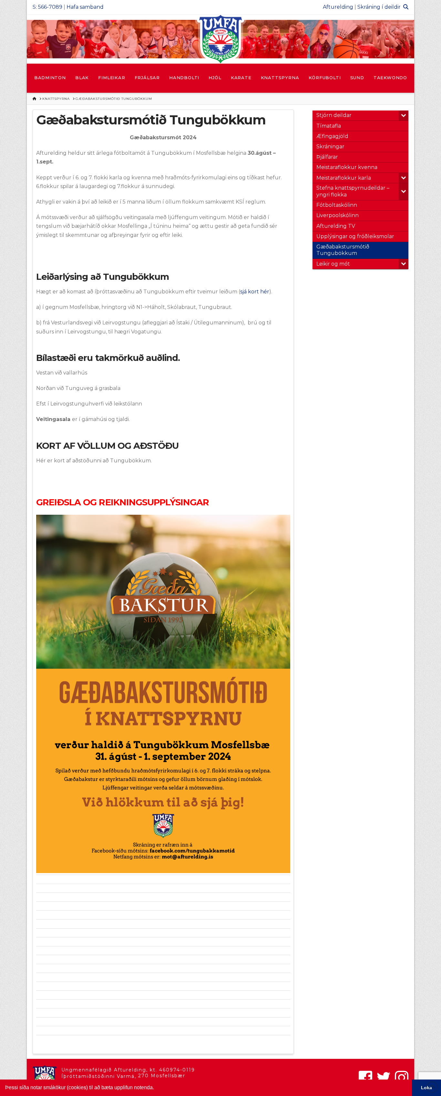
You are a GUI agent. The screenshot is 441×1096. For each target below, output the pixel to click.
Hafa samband (85, 7)
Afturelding (338, 7)
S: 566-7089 (47, 7)
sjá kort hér (254, 292)
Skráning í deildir (379, 7)
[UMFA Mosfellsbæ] (220, 39)
